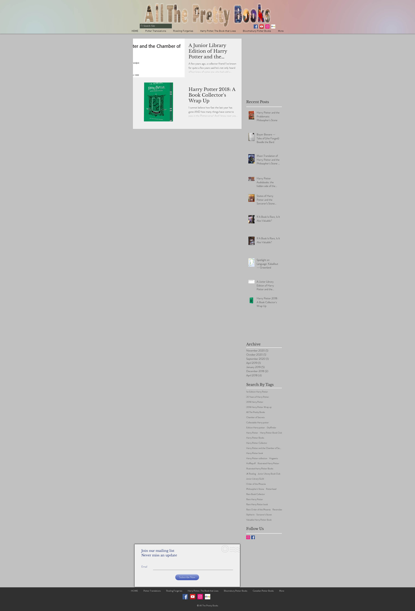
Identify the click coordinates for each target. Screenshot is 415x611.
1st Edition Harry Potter (257, 391)
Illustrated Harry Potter (268, 463)
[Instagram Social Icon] (248, 537)
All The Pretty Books (255, 412)
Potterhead (271, 489)
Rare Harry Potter (254, 499)
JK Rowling (251, 473)
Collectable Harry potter (257, 422)
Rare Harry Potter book (257, 504)
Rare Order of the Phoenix (258, 509)
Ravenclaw (277, 509)
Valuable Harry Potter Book (259, 519)
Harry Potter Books (255, 437)
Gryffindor (271, 427)
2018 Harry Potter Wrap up (259, 407)
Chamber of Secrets (255, 417)
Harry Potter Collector (256, 443)
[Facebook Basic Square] (253, 537)
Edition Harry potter (255, 427)
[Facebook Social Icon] (185, 596)
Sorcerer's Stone (264, 514)
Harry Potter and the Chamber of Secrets (264, 448)
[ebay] (273, 26)
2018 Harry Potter (254, 401)
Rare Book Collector (255, 494)
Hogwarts (273, 458)
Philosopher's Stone (255, 489)
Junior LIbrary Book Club (269, 473)
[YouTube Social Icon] (192, 596)
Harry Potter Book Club (271, 432)
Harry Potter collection (256, 458)
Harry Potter (252, 432)
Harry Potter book (254, 453)
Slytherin (250, 514)
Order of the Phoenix (256, 484)
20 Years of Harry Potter (257, 396)
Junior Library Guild (255, 478)
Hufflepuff (251, 463)
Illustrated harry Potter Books (259, 468)
